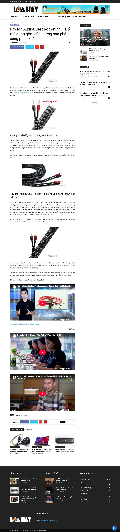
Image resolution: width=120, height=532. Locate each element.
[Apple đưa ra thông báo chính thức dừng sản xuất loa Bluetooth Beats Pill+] (65, 441)
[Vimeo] (103, 1)
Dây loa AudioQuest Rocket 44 (23, 92)
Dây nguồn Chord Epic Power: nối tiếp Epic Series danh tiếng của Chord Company (19, 451)
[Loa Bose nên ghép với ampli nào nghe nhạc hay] (49, 499)
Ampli (81, 496)
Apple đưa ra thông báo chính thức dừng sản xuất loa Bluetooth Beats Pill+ (64, 451)
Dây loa (26, 145)
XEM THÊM (28, 430)
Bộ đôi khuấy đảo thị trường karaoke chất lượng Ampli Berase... (28, 498)
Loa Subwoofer (84, 502)
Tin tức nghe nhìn (79, 17)
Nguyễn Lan (15, 42)
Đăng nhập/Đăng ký (30, 1)
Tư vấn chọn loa (63, 17)
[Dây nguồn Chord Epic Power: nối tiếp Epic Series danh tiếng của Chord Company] (20, 441)
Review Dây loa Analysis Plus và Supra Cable (24, 324)
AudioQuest (26, 140)
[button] (108, 17)
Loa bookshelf (84, 490)
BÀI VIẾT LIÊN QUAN (17, 430)
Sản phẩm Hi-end (28, 17)
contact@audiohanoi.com (49, 520)
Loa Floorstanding (85, 488)
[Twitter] (100, 1)
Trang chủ (15, 17)
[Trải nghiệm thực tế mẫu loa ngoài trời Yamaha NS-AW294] (83, 51)
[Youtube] (108, 1)
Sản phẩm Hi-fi (43, 17)
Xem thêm (94, 102)
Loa (81, 482)
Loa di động (83, 499)
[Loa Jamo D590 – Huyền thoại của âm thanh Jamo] (83, 58)
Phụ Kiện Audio (84, 493)
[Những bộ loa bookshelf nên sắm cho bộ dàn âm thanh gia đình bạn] (49, 490)
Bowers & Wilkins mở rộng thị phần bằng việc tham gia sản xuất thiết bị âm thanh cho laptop (41, 451)
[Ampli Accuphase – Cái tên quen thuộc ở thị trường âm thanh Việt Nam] (49, 481)
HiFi (53, 17)
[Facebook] (97, 1)
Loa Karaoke (83, 485)
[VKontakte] (105, 1)
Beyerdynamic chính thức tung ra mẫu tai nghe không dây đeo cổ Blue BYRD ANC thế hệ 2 (94, 39)
